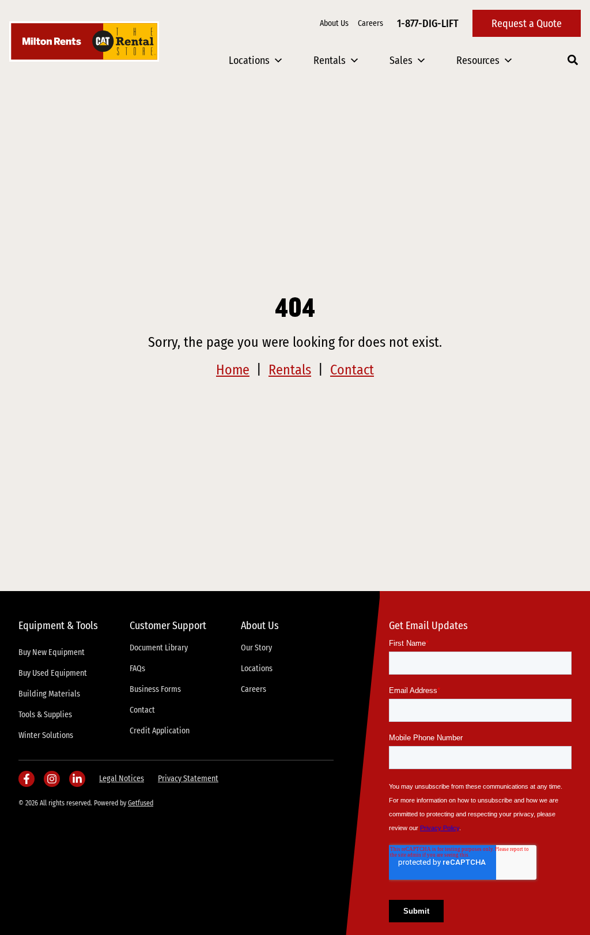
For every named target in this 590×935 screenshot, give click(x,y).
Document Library (159, 648)
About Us (334, 23)
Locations (249, 60)
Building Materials (49, 694)
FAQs (137, 668)
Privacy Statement (188, 778)
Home (232, 370)
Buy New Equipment (51, 652)
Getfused (140, 803)
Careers (370, 23)
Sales (401, 60)
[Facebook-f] (26, 779)
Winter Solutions (45, 735)
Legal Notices (121, 778)
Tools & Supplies (45, 715)
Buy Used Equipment (52, 673)
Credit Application (160, 731)
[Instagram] (52, 779)
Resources (478, 60)
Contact (352, 370)
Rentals (329, 60)
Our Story (256, 648)
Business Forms (155, 689)
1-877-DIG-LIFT (428, 23)
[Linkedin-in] (77, 779)
